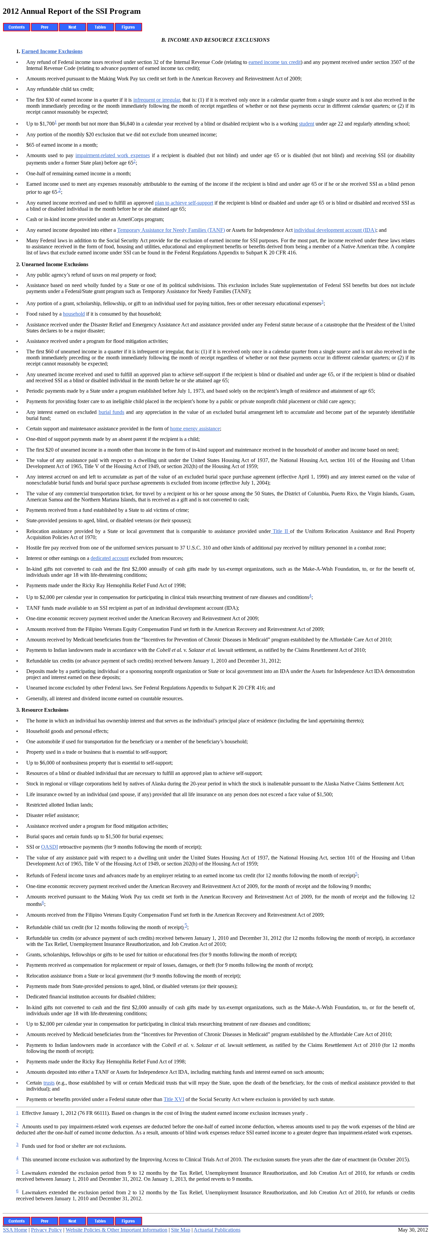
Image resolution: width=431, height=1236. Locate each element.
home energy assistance (195, 428)
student (306, 124)
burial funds (111, 412)
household (74, 314)
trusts (49, 1083)
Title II (280, 531)
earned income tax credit (274, 62)
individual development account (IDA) (335, 230)
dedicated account (110, 558)
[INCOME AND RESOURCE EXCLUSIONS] (184, 927)
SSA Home (15, 1230)
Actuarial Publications (217, 1230)
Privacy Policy (46, 1230)
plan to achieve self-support (184, 203)
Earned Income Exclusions (52, 51)
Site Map (180, 1230)
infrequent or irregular (156, 100)
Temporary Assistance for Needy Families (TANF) (171, 230)
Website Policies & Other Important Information (116, 1230)
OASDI (49, 847)
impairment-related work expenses (112, 155)
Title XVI (174, 1099)
